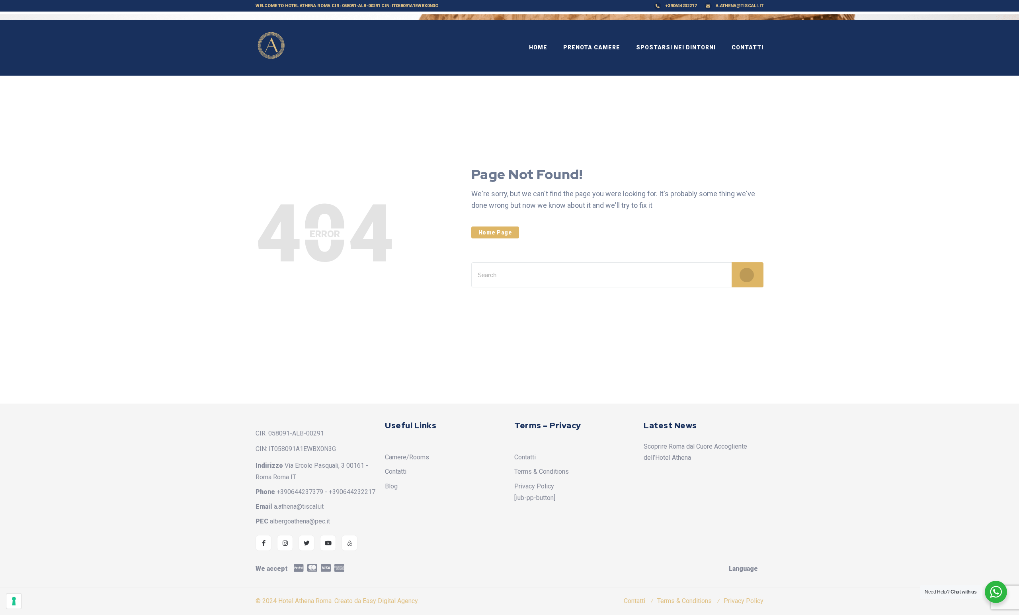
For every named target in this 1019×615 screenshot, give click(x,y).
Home (538, 47)
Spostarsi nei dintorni (676, 47)
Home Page (495, 232)
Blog (391, 486)
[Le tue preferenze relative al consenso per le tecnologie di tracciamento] (13, 601)
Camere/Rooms (407, 457)
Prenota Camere (591, 47)
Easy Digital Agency (390, 601)
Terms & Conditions (541, 471)
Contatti (747, 47)
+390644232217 (681, 5)
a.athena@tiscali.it (739, 5)
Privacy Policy (534, 486)
